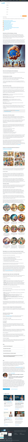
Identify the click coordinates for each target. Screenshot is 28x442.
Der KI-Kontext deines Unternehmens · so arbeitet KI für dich (8, 420)
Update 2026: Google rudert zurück (8, 26)
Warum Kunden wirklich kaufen (19, 419)
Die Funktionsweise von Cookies (7, 22)
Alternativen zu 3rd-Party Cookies (8, 28)
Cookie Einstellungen (10, 438)
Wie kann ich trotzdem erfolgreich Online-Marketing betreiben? (11, 27)
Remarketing (19, 144)
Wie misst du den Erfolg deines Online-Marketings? (10, 21)
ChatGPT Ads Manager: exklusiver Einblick (8, 403)
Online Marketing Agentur (22, 434)
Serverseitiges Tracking (9, 315)
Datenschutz (6, 438)
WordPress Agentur (16, 434)
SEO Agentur (15, 433)
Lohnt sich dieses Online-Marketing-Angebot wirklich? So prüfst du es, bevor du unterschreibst (19, 404)
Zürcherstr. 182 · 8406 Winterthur (16, 440)
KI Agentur (21, 433)
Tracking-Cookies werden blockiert (8, 25)
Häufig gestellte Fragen (6, 29)
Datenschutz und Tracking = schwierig (8, 20)
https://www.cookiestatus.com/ (9, 270)
